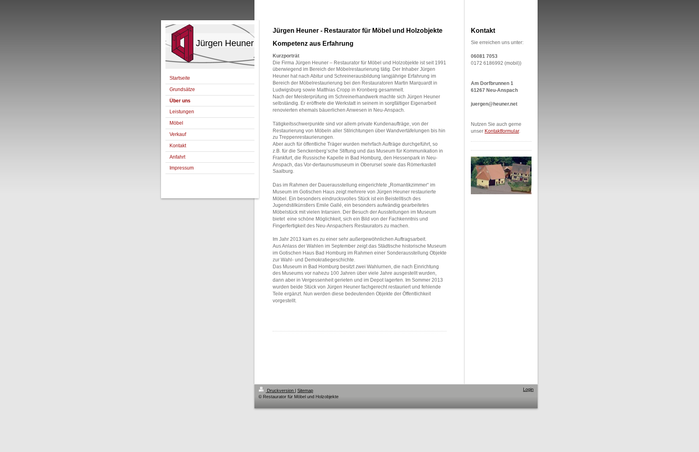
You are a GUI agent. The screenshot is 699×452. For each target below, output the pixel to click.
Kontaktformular (502, 131)
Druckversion (280, 390)
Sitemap (305, 390)
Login (528, 389)
